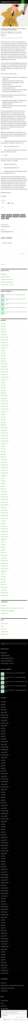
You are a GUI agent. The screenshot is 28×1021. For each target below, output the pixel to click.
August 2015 (4, 539)
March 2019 (3, 507)
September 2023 (5, 409)
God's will (15, 216)
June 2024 (3, 385)
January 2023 (4, 430)
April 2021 (3, 486)
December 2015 (4, 528)
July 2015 (3, 542)
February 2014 (4, 587)
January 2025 (4, 366)
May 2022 (3, 451)
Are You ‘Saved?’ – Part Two (7, 284)
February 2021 (4, 491)
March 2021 (3, 488)
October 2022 (4, 438)
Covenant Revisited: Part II (7, 279)
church (23, 214)
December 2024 (4, 369)
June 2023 (3, 417)
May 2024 (3, 387)
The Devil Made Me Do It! (7, 230)
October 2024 (4, 374)
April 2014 (3, 582)
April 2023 (3, 422)
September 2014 (5, 568)
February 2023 (4, 427)
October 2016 (4, 518)
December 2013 (4, 592)
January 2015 (4, 558)
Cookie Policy (5, 1015)
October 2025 (4, 342)
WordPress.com (4, 634)
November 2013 (4, 595)
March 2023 (3, 425)
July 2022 (3, 446)
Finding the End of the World (7, 610)
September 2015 (5, 536)
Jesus (3, 218)
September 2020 (5, 504)
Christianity (16, 214)
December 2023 (4, 401)
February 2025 (4, 363)
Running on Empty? (5, 276)
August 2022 (4, 443)
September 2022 (5, 441)
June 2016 (3, 520)
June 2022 (3, 449)
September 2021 (5, 472)
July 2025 (3, 350)
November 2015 (4, 531)
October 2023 (4, 406)
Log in (2, 626)
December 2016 (4, 512)
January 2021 (4, 494)
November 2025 (4, 339)
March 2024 (3, 393)
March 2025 (3, 361)
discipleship (4, 28)
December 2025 (4, 337)
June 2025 (3, 353)
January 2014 (4, 590)
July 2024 (3, 382)
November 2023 (4, 403)
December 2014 (4, 560)
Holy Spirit (22, 216)
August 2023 (4, 411)
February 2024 (4, 395)
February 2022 (4, 459)
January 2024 (4, 398)
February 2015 (4, 555)
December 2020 (4, 496)
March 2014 (3, 584)
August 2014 (4, 571)
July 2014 (3, 574)
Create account (4, 623)
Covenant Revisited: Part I (7, 282)
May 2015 (3, 547)
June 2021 (3, 480)
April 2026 (3, 329)
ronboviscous (10, 37)
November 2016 (4, 515)
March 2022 (3, 457)
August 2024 (4, 379)
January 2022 (4, 462)
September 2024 (5, 377)
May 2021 (3, 483)
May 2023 (3, 419)
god (3, 216)
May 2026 (3, 326)
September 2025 (5, 345)
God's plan (8, 216)
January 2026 (4, 334)
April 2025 (3, 358)
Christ (3, 214)
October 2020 (4, 502)
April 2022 (3, 454)
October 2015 (4, 534)
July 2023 (3, 414)
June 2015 (3, 544)
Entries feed (3, 628)
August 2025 (4, 347)
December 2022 (4, 433)
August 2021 (4, 475)
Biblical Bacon (4, 274)
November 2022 (4, 435)
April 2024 (3, 390)
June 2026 (3, 323)
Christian (9, 214)
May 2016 (3, 523)
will (7, 218)
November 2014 (4, 563)
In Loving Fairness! (5, 225)
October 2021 (4, 470)
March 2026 (3, 331)
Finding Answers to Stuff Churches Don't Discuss (12, 608)
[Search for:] (14, 264)
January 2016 (4, 526)
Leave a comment (19, 37)
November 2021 (4, 467)
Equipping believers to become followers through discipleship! (11, 2)
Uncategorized (12, 29)
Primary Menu (26, 2)
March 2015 (3, 552)
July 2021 (3, 478)
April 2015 (3, 550)
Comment (22, 253)
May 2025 (3, 355)
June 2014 (3, 576)
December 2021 (4, 465)
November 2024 (4, 371)
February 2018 (4, 510)
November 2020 (4, 499)
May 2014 (3, 579)
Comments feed (4, 631)
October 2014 (4, 566)
